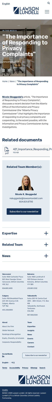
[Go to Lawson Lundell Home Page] (26, 10)
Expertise (31, 326)
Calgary (5, 296)
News (12, 81)
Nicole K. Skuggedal (26, 194)
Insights (30, 330)
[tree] (26, 245)
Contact (30, 346)
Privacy (25, 368)
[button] (49, 3)
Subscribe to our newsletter (24, 211)
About (4, 322)
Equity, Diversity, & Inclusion (13, 338)
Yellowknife (32, 296)
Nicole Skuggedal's (12, 96)
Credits (5, 390)
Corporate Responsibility (11, 342)
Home (4, 81)
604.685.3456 (7, 288)
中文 (13, 362)
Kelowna (30, 274)
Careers (30, 342)
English (6, 3)
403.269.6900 (7, 310)
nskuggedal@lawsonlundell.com (26, 198)
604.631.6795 (26, 201)
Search (42, 368)
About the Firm (8, 326)
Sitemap (34, 368)
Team (29, 322)
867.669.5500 (32, 315)
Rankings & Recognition (11, 334)
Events (30, 338)
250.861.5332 (32, 288)
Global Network (8, 330)
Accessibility (14, 368)
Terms (4, 368)
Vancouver (6, 274)
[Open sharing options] (9, 70)
